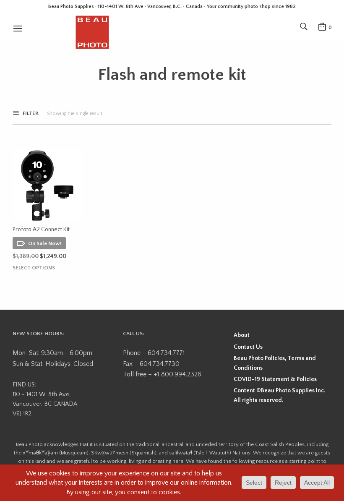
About (242, 335)
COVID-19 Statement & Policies (275, 379)
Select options (34, 268)
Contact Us (248, 347)
